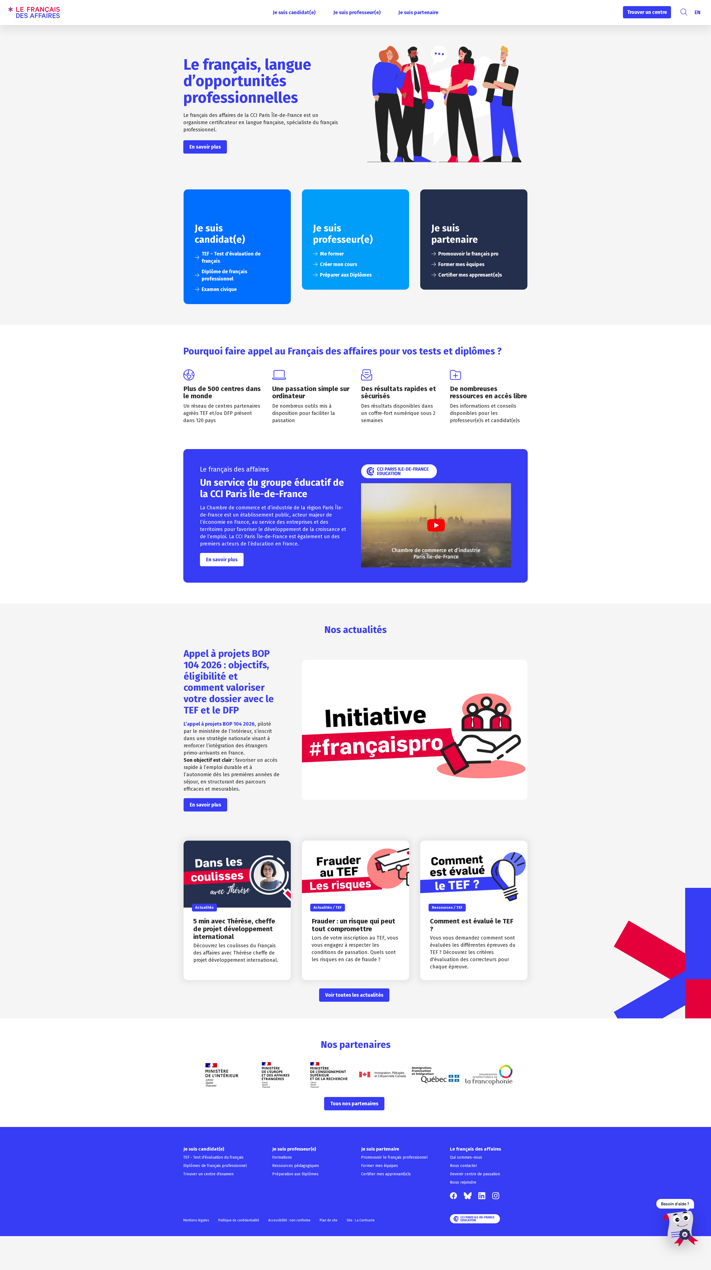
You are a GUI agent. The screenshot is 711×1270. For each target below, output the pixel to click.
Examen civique (219, 289)
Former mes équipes (461, 264)
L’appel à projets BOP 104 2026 (219, 724)
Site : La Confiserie (361, 1220)
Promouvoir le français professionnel (394, 1157)
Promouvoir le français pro (468, 254)
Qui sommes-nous (466, 1157)
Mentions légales (196, 1220)
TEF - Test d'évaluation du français (213, 1157)
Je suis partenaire (418, 12)
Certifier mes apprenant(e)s (470, 275)
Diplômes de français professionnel (215, 1165)
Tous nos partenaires (354, 1104)
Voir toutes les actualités (354, 995)
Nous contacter (463, 1165)
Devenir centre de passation (475, 1174)
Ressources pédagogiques (295, 1165)
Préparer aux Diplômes (346, 275)
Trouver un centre (647, 12)
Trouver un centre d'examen (208, 1174)
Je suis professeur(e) (356, 12)
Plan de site (328, 1220)
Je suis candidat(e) (294, 12)
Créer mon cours (338, 264)
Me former (332, 254)
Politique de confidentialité (238, 1220)
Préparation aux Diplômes (295, 1174)
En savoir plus (205, 147)
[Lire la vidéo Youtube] (436, 525)
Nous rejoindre (463, 1182)
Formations (282, 1157)
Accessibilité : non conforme (289, 1220)
